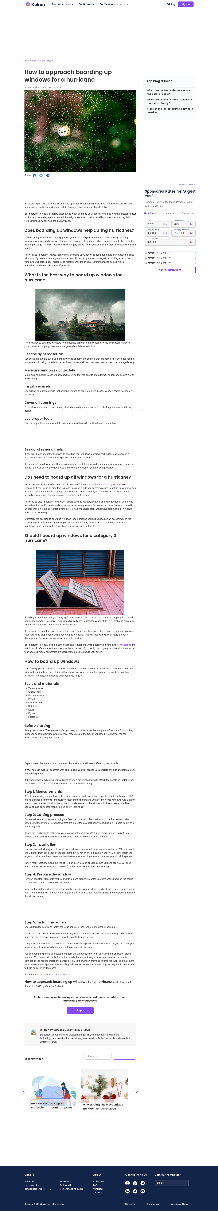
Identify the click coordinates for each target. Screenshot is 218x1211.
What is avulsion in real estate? (53, 974)
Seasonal (46, 61)
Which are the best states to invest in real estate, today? (169, 101)
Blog (26, 61)
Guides (35, 61)
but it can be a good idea (108, 484)
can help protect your (90, 617)
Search (125, 1056)
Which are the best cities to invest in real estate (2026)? (169, 92)
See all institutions (170, 269)
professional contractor (36, 457)
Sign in (186, 4)
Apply (80, 1010)
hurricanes (125, 644)
